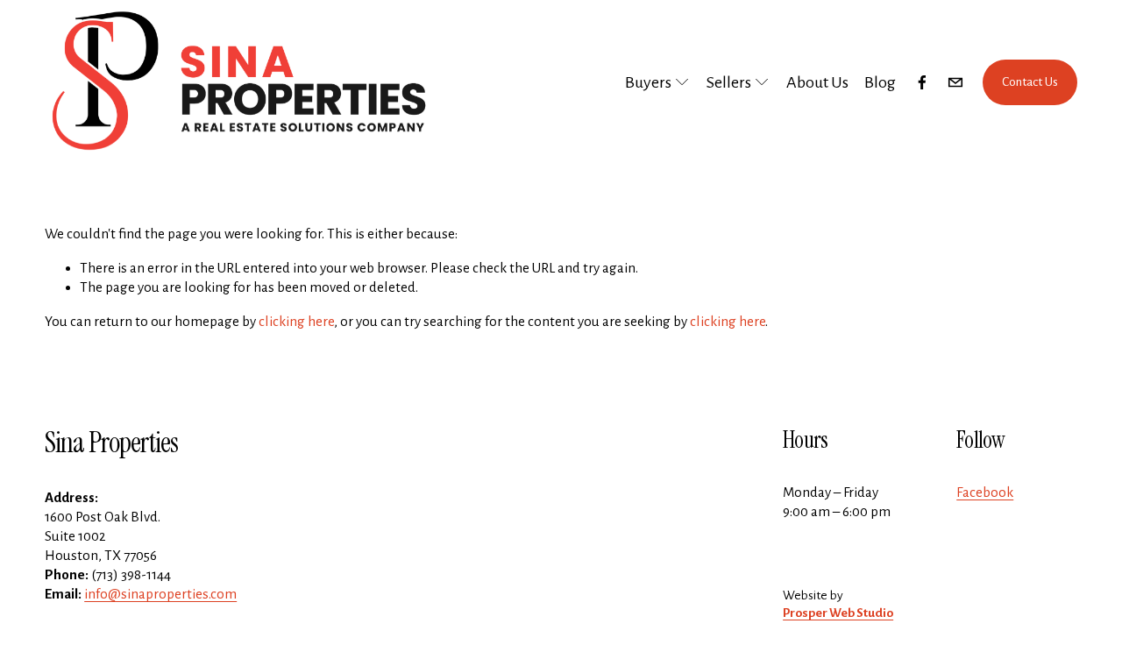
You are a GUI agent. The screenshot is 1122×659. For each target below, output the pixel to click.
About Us (817, 82)
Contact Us (1030, 82)
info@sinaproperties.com (160, 593)
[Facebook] (922, 82)
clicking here (296, 321)
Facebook (984, 492)
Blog (880, 82)
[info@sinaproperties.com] (955, 82)
